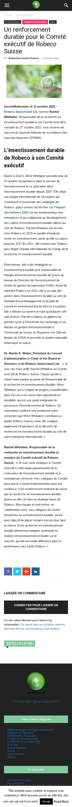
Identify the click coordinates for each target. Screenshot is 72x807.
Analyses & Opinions (20, 733)
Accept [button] (46, 801)
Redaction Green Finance (24, 58)
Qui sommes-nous (19, 780)
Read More (61, 801)
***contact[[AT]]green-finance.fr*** (36, 701)
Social (52, 21)
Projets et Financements (35, 21)
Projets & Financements (23, 739)
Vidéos (11, 757)
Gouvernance (15, 754)
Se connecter (15, 783)
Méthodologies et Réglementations (30, 730)
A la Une (12, 745)
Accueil (8, 15)
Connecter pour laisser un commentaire (36, 607)
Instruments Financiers (22, 736)
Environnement (24, 15)
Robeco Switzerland (18, 111)
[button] (66, 5)
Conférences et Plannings (23, 742)
